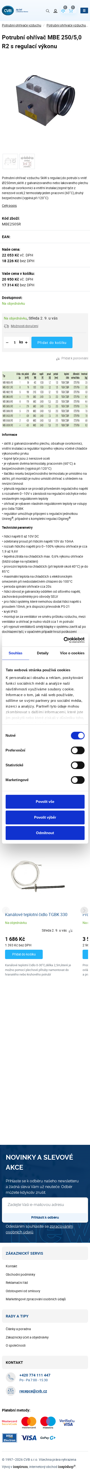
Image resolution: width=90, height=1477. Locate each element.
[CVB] (15, 10)
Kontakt (11, 1266)
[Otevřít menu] (84, 10)
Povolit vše (45, 802)
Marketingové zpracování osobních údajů (36, 1299)
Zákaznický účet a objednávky (27, 1337)
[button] (21, 326)
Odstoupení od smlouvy (23, 1291)
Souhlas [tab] (16, 653)
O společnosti (15, 1345)
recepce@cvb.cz (33, 1391)
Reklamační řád (17, 1282)
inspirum (20, 1466)
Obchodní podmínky (20, 1274)
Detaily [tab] (43, 653)
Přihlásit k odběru (45, 1217)
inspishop (67, 1466)
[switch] (77, 750)
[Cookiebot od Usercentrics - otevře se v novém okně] (64, 640)
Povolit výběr (45, 817)
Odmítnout (45, 833)
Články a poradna (18, 1329)
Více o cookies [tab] (72, 653)
